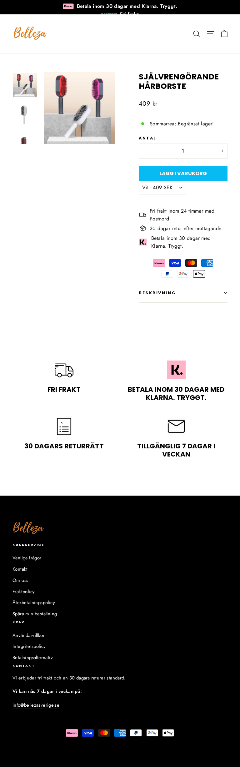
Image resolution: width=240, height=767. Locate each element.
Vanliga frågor (27, 557)
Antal (148, 138)
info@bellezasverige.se (35, 705)
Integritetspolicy (29, 646)
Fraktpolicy (23, 591)
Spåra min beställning (34, 613)
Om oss (20, 580)
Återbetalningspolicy (33, 602)
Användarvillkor (28, 635)
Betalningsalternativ (32, 657)
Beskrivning (157, 292)
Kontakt (20, 569)
